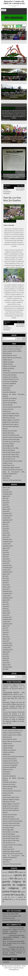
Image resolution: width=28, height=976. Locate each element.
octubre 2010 (7, 647)
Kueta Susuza (7, 411)
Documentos (6, 388)
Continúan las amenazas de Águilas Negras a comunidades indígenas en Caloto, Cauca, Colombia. (14, 176)
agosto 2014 (6, 548)
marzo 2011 (6, 637)
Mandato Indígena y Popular (11, 415)
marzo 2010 (6, 663)
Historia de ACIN (7, 405)
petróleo (14, 897)
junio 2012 (6, 604)
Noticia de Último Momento (9, 32)
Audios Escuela (7, 353)
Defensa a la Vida (8, 386)
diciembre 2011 (7, 617)
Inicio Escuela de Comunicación (12, 407)
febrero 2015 (6, 535)
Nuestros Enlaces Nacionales (11, 439)
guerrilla (8, 884)
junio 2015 (6, 526)
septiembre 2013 (8, 572)
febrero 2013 (6, 587)
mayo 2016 (6, 503)
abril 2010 (6, 660)
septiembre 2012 (8, 598)
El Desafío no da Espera (10, 398)
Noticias (5, 428)
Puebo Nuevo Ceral (8, 465)
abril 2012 (6, 608)
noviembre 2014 (7, 541)
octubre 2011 (7, 621)
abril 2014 (6, 557)
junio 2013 (6, 578)
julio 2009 (5, 669)
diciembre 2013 (7, 565)
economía (10, 875)
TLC (18, 899)
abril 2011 (6, 634)
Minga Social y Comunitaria (11, 422)
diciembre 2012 (7, 591)
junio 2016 (6, 500)
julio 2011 (5, 628)
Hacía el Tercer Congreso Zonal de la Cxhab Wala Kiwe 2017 (14, 77)
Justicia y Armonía (8, 409)
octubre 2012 (7, 596)
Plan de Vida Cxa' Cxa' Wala (11, 448)
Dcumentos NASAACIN (9, 383)
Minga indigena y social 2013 (11, 420)
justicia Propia (11, 891)
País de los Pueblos (10, 221)
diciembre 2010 (7, 643)
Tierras (14, 899)
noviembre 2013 (7, 567)
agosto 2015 (6, 522)
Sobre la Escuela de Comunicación (13, 470)
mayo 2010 (6, 658)
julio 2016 (5, 498)
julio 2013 (5, 576)
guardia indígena (13, 881)
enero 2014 (6, 563)
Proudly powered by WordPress (11, 966)
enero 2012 (6, 615)
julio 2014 (5, 550)
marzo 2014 (6, 559)
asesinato (5, 872)
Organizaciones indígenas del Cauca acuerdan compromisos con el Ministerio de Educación (14, 36)
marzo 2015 (6, 533)
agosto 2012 (6, 600)
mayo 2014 (6, 554)
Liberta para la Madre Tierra (11, 413)
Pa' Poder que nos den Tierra (11, 441)
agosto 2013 (6, 574)
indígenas (17, 888)
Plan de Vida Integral (9, 450)
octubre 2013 (7, 570)
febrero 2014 (6, 561)
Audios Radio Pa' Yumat (10, 355)
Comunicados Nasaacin (8, 90)
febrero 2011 (6, 639)
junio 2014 (6, 552)
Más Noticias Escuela (9, 418)
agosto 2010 (6, 652)
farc (13, 878)
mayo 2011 (6, 632)
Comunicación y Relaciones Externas (13, 373)
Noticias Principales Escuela (11, 435)
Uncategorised (7, 476)
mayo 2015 (6, 528)
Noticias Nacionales (8, 433)
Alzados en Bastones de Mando (12, 349)
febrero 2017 (6, 487)
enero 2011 (6, 641)
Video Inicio (6, 478)
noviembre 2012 (7, 593)
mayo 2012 (6, 606)
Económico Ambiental (9, 392)
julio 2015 (5, 524)
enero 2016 (6, 511)
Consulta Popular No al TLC (11, 379)
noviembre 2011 (7, 619)
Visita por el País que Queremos (12, 480)
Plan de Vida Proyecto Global (11, 452)
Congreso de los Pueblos (10, 377)
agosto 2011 (6, 626)
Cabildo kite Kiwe (8, 364)
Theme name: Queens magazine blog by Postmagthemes (15, 967)
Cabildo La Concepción (9, 366)
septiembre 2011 (8, 624)
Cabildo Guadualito (8, 362)
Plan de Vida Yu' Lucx (9, 459)
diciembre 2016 (7, 492)
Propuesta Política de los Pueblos (12, 461)
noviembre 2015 (7, 516)
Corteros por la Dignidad (10, 381)
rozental (21, 897)
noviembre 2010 (7, 645)
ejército (19, 875)
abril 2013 (6, 583)
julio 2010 (5, 654)
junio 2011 (6, 630)
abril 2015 (6, 531)
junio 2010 (6, 656)
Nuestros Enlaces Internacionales (12, 437)
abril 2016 (6, 505)
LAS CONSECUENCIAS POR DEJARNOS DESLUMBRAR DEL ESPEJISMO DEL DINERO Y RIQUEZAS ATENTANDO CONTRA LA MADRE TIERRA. (14, 138)
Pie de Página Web (8, 446)
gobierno (21, 879)
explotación (5, 878)
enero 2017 (6, 490)
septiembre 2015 (8, 520)
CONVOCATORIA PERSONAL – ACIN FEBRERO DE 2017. (14, 61)
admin (12, 39)
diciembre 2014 (7, 539)
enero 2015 (6, 537)
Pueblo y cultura (7, 463)
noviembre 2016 (7, 494)
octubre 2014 (7, 544)
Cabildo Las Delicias (8, 368)
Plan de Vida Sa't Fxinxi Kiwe (11, 457)
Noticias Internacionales (10, 431)
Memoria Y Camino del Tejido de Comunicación (14, 2)
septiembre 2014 (8, 546)
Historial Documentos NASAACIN (7, 191)
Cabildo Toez (6, 370)
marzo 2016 (6, 507)
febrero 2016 (6, 509)
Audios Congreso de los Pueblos (12, 351)
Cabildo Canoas (7, 360)
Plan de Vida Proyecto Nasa (11, 454)
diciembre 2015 (7, 513)
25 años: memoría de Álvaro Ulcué (13, 347)
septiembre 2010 (8, 650)
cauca (12, 871)
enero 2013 (6, 589)
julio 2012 (5, 602)
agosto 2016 (6, 496)
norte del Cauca (14, 894)
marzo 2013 (6, 585)
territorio (6, 899)
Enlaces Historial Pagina (10, 403)
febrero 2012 (6, 613)
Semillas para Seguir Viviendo (11, 467)
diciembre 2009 (7, 667)
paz (7, 897)
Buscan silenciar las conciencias (12, 357)
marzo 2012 (6, 611)
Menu (3, 10)
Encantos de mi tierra (9, 400)
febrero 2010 (6, 665)
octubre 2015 (7, 518)
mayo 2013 (6, 580)
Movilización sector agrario (11, 424)
